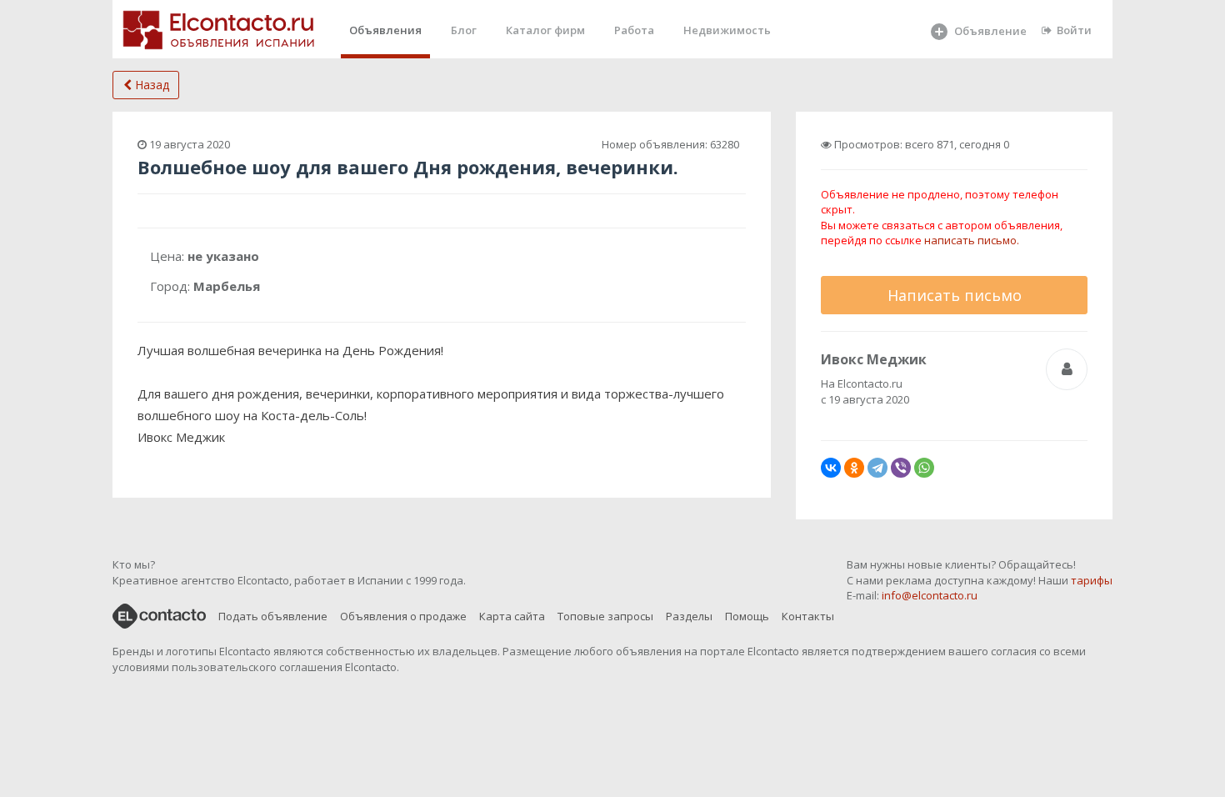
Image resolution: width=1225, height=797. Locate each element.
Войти (1074, 30)
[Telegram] (878, 468)
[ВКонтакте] (831, 468)
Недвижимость (727, 30)
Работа (634, 30)
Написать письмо (955, 295)
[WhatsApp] (924, 468)
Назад (150, 85)
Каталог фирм (545, 30)
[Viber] (901, 468)
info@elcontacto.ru (930, 595)
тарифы (1091, 580)
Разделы (689, 616)
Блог (464, 30)
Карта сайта (512, 616)
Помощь (747, 616)
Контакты (808, 616)
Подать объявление (273, 616)
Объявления (385, 30)
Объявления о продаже (403, 616)
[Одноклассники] (854, 468)
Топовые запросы (605, 616)
